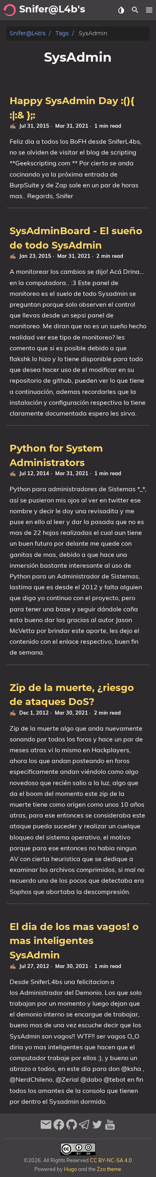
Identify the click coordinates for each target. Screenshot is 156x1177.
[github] (71, 1128)
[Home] (10, 10)
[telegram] (84, 1128)
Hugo (70, 1169)
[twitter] (97, 1128)
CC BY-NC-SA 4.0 (110, 1160)
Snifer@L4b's (28, 33)
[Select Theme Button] (121, 10)
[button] (149, 10)
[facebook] (58, 1128)
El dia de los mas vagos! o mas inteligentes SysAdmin (74, 941)
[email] (46, 1128)
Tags (62, 33)
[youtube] (110, 1128)
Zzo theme (109, 1169)
